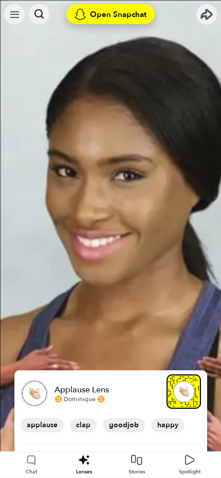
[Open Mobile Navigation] (14, 14)
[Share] (206, 14)
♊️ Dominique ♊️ (79, 399)
